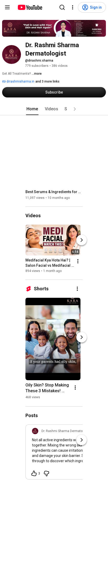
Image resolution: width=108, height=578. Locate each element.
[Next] (81, 240)
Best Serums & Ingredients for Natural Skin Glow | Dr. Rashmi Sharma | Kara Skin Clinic (54, 192)
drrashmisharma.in (20, 81)
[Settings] (72, 7)
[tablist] (54, 109)
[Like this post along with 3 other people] (34, 473)
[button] (74, 109)
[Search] (62, 7)
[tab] (32, 109)
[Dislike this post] (46, 473)
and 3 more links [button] (47, 81)
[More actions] (78, 261)
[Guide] (7, 7)
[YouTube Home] (30, 7)
